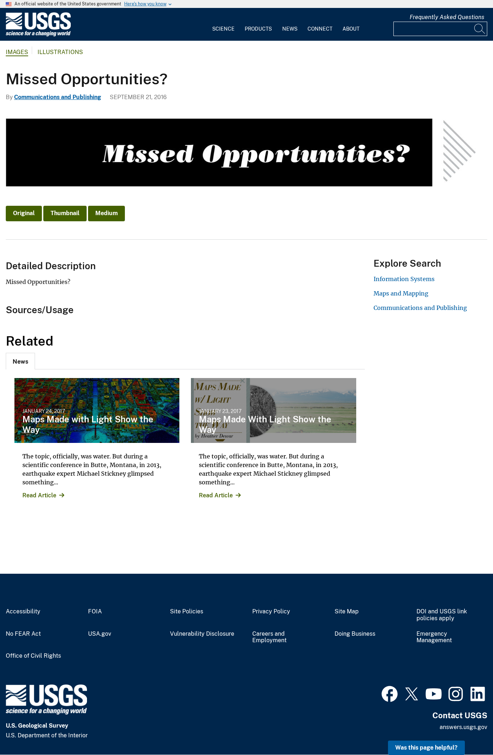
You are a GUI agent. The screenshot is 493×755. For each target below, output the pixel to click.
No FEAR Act (23, 634)
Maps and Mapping (401, 293)
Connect (319, 29)
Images (17, 52)
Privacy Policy (271, 611)
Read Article (39, 495)
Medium (106, 213)
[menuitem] (223, 24)
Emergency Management (434, 637)
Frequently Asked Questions (447, 17)
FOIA (95, 611)
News (289, 29)
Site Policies (186, 611)
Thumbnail (65, 213)
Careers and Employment (269, 637)
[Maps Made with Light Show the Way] (96, 410)
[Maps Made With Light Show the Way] (273, 410)
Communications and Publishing (57, 97)
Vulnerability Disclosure (202, 634)
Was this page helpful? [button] (426, 747)
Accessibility (23, 611)
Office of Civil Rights (33, 656)
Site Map (347, 611)
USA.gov (99, 634)
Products (258, 29)
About (351, 29)
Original (24, 213)
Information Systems (404, 279)
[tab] (20, 361)
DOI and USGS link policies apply (441, 615)
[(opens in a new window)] (389, 693)
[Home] (38, 34)
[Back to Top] (467, 729)
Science (223, 29)
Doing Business (355, 634)
